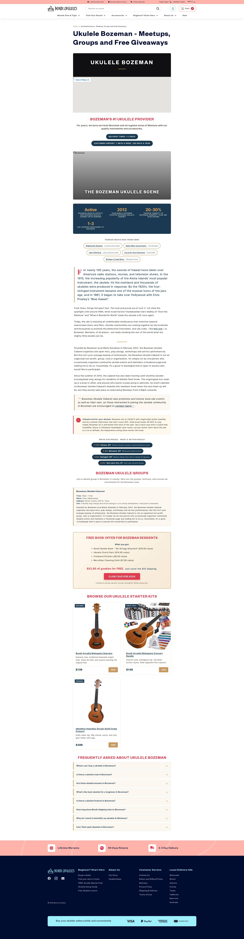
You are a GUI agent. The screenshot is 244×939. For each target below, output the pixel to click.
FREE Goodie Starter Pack (90, 883)
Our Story (113, 876)
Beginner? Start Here (144, 16)
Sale (184, 16)
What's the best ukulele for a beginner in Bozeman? (102, 792)
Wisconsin (174, 876)
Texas (173, 891)
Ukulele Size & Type (67, 16)
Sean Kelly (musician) (142, 246)
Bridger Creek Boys (122, 259)
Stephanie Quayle (103, 246)
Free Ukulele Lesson (87, 891)
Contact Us (144, 876)
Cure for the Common (139, 252)
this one (158, 328)
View (113, 670)
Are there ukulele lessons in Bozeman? (96, 783)
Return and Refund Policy (151, 879)
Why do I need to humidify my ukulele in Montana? (101, 818)
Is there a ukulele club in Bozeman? (94, 774)
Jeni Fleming (104, 252)
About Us (169, 16)
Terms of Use (145, 895)
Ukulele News (115, 879)
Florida (173, 887)
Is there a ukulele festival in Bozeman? (95, 801)
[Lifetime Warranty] (51, 848)
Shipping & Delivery (148, 891)
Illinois (173, 879)
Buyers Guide (84, 876)
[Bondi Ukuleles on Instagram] (56, 878)
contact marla (123, 406)
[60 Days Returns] (102, 848)
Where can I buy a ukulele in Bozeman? (96, 766)
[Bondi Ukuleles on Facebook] (49, 878)
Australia (174, 903)
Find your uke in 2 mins (88, 879)
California (174, 895)
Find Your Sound (94, 16)
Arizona (173, 883)
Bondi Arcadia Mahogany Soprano (94, 653)
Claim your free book (122, 576)
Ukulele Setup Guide (87, 887)
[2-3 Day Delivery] (152, 848)
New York (174, 899)
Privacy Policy (145, 887)
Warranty (143, 883)
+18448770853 (179, 2)
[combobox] (124, 8)
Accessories (118, 16)
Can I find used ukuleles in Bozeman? (95, 827)
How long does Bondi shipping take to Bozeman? (101, 809)
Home (75, 27)
